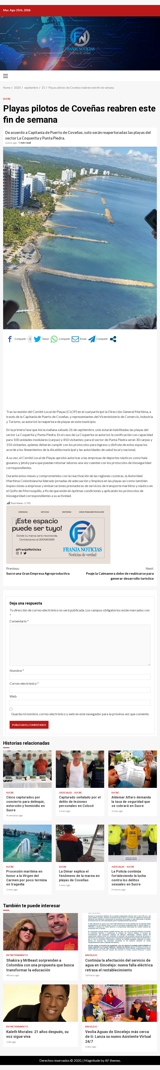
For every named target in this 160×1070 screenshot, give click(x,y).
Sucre (6, 99)
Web (13, 696)
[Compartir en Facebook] (16, 339)
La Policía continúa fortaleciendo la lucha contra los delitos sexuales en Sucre (132, 843)
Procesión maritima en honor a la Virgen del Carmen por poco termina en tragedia (27, 843)
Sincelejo (91, 955)
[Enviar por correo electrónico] (79, 339)
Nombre (17, 670)
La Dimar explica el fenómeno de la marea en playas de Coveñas (80, 843)
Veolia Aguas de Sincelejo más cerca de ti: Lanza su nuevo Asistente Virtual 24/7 (119, 1003)
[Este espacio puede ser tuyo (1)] (58, 534)
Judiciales (65, 792)
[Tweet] (41, 339)
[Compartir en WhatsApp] (60, 339)
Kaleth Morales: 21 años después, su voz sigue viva (40, 1003)
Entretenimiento (17, 955)
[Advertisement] (80, 378)
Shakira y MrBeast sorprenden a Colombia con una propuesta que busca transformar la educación (40, 931)
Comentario (19, 621)
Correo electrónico (24, 683)
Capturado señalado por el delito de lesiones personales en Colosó (80, 769)
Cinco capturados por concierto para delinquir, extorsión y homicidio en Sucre (27, 769)
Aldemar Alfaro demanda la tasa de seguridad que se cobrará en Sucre (132, 769)
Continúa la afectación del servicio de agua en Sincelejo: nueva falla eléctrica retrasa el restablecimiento (119, 931)
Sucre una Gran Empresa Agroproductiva (38, 570)
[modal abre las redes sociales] (113, 339)
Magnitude (92, 1060)
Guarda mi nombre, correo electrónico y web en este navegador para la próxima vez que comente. (80, 714)
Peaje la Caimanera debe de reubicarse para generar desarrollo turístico (120, 573)
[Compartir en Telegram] (98, 339)
